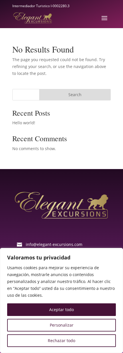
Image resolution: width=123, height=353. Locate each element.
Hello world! (23, 122)
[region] (61, 300)
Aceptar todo (61, 309)
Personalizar (62, 325)
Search (75, 94)
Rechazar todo (61, 340)
